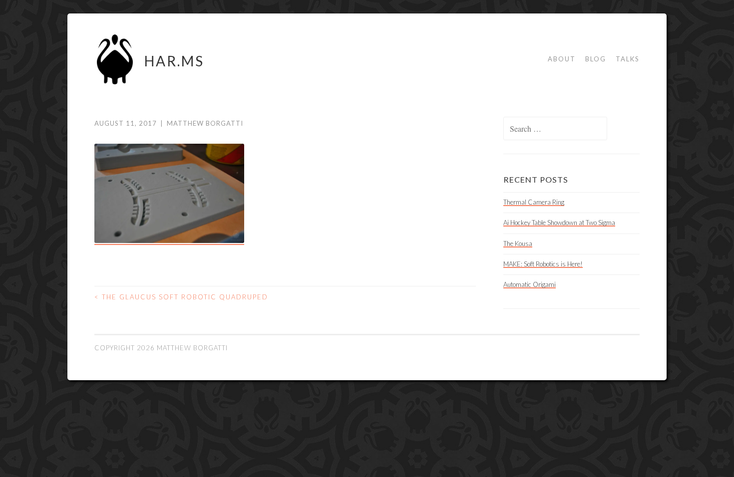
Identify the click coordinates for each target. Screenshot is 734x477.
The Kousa (517, 243)
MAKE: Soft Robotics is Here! (543, 264)
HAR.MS (174, 60)
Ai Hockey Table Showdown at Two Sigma (559, 223)
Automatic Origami (529, 284)
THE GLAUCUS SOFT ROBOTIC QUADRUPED (181, 297)
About (562, 59)
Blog (595, 59)
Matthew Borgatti (205, 123)
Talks (628, 59)
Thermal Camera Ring (533, 202)
